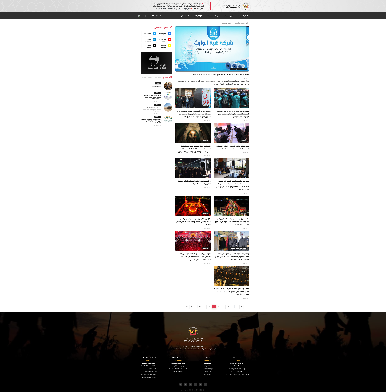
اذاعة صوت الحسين (207, 374)
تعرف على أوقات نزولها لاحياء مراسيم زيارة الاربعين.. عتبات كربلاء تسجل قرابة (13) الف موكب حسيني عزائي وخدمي (195, 256)
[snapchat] (185, 384)
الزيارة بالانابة (198, 16)
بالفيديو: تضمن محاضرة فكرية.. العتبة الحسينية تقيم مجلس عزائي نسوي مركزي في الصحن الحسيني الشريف (231, 291)
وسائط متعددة (213, 16)
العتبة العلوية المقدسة (149, 363)
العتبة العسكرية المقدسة (149, 371)
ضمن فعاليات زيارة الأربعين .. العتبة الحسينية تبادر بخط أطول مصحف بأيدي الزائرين (232, 147)
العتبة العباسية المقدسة (148, 374)
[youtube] (153, 16)
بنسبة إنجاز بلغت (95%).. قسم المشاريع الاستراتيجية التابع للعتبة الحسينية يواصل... (152, 109)
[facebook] (160, 16)
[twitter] (157, 16)
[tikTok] (180, 384)
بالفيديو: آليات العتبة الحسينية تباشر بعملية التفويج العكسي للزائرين (194, 182)
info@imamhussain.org (237, 363)
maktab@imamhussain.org (237, 366)
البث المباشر (185, 16)
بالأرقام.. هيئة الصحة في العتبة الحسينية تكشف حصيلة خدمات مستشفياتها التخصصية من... (152, 97)
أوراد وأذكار (207, 371)
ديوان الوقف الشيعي (178, 366)
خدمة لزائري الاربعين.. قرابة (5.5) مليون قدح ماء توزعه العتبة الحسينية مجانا (221, 74)
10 (209, 306)
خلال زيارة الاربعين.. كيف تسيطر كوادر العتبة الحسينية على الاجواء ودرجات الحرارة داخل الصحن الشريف (193, 221)
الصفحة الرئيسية (240, 23)
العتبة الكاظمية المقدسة (149, 366)
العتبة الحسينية (226, 23)
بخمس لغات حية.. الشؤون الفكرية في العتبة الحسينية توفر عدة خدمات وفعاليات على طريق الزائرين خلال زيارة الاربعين (232, 256)
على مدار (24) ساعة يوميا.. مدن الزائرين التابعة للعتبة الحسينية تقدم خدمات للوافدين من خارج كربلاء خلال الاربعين (232, 221)
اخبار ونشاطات (228, 16)
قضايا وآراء (158, 83)
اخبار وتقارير (243, 106)
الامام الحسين (243, 16)
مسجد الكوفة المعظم (149, 377)
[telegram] (190, 384)
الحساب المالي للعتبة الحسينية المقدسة (237, 374)
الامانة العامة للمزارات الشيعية (178, 368)
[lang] (139, 16)
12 (200, 306)
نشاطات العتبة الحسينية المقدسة (238, 69)
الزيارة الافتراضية (208, 368)
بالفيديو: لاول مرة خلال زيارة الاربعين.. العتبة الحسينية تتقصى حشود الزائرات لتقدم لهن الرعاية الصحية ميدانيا (233, 114)
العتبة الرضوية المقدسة (149, 368)
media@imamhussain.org (237, 368)
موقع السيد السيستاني (178, 363)
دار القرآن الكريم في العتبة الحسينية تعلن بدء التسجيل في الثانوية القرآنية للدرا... (151, 121)
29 (191, 306)
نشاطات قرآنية (243, 141)
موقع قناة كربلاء (178, 371)
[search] (143, 16)
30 (186, 306)
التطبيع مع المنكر (156, 86)
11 (204, 306)
